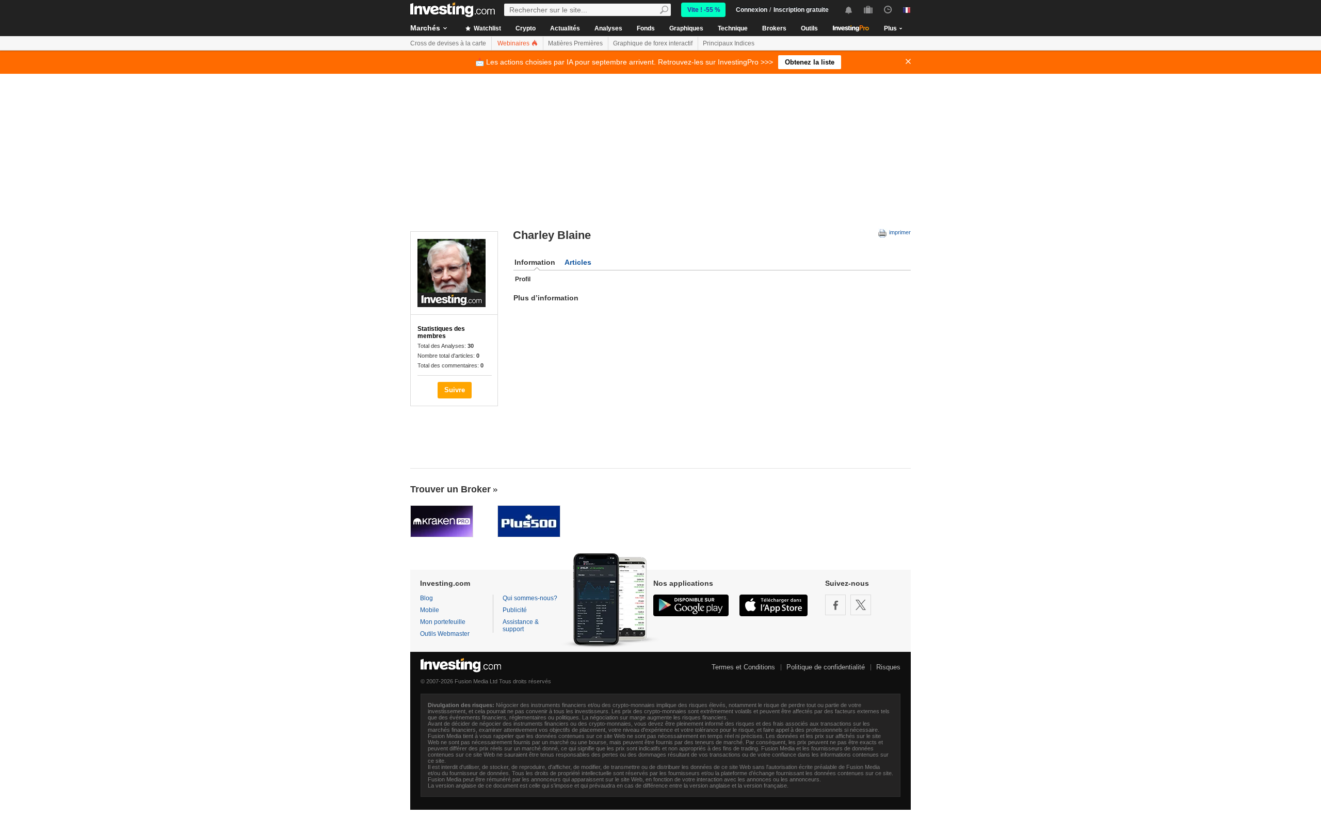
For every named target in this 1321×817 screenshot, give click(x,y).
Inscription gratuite (801, 9)
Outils (809, 28)
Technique (733, 28)
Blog (426, 598)
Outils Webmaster (445, 633)
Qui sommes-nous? (530, 598)
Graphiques (686, 28)
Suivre (454, 390)
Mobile (429, 610)
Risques (888, 667)
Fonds (646, 28)
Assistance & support (521, 625)
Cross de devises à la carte (448, 43)
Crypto (525, 28)
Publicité (515, 610)
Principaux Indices (728, 43)
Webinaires (514, 43)
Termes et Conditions (743, 667)
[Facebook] (835, 605)
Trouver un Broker (450, 489)
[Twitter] (860, 605)
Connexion (751, 9)
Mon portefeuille (442, 622)
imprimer (899, 232)
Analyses (608, 28)
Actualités (565, 28)
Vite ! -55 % (703, 9)
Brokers (774, 28)
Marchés (425, 28)
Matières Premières (575, 43)
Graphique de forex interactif (652, 43)
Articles (578, 262)
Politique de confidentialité (825, 667)
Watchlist (486, 28)
